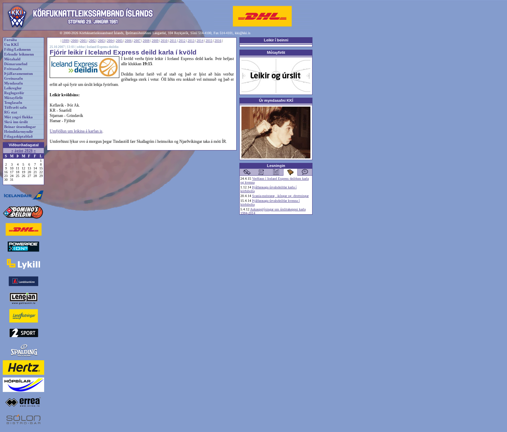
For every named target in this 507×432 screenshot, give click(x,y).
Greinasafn (13, 78)
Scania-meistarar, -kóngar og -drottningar (280, 196)
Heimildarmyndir (18, 132)
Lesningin (276, 166)
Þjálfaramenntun (18, 74)
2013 (191, 40)
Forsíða (10, 40)
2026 (28, 151)
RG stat (10, 112)
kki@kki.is (242, 33)
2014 (200, 40)
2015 (209, 40)
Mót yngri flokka (18, 117)
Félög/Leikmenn (17, 49)
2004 (110, 40)
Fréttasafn (13, 69)
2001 (83, 40)
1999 (65, 40)
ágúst (18, 151)
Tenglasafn (13, 103)
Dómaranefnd (15, 64)
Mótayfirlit (13, 98)
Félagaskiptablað (18, 136)
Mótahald (12, 59)
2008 (146, 40)
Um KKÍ (11, 45)
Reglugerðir (14, 93)
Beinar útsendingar (20, 127)
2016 (218, 40)
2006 (128, 40)
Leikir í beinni (276, 40)
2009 (155, 40)
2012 (182, 40)
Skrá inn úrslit (16, 122)
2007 (137, 40)
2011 (173, 40)
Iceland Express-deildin (103, 47)
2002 (92, 40)
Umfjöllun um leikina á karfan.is (76, 131)
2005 (119, 40)
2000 (74, 40)
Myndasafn (13, 83)
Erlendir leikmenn (19, 54)
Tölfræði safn (15, 107)
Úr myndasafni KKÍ (276, 100)
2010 (164, 40)
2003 (101, 40)
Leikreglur (13, 88)
